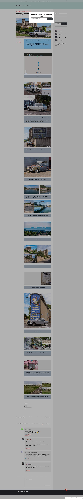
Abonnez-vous (50, 18)
